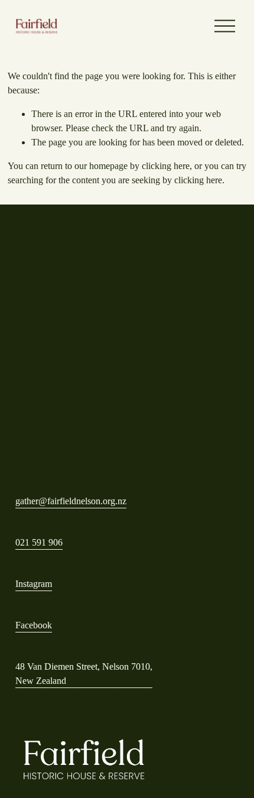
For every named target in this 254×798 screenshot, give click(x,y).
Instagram (33, 584)
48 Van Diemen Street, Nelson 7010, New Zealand (83, 673)
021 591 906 (39, 542)
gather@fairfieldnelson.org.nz (70, 501)
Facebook (33, 625)
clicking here (166, 166)
